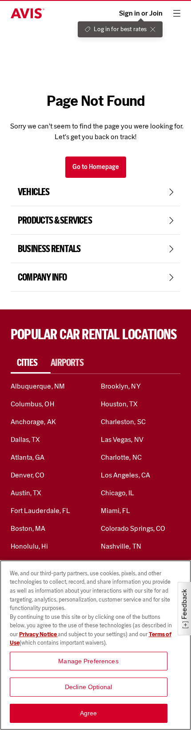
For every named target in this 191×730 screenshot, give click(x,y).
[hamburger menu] (176, 13)
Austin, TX (26, 493)
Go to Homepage (95, 167)
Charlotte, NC (121, 457)
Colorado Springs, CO (133, 528)
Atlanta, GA (28, 457)
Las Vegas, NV (122, 439)
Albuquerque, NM (38, 386)
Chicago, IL (118, 493)
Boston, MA (28, 528)
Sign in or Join (141, 13)
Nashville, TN (121, 546)
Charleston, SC (123, 421)
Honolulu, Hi (29, 546)
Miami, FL (115, 510)
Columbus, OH (32, 404)
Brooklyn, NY (121, 386)
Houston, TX (119, 404)
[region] (95, 645)
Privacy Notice (38, 634)
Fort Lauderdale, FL (40, 510)
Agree (88, 713)
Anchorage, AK (33, 421)
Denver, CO (27, 475)
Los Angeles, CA (125, 475)
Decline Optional (88, 686)
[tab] (31, 362)
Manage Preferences (88, 661)
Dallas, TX (25, 439)
